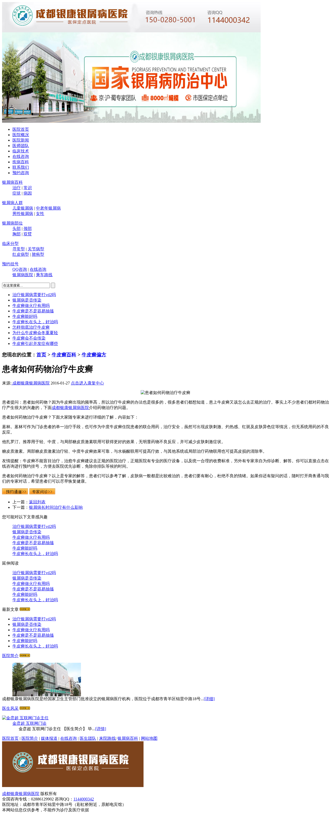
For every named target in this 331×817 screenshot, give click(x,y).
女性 (40, 213)
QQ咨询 (19, 269)
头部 (16, 228)
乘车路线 (44, 275)
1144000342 (83, 799)
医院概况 (20, 135)
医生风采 (10, 708)
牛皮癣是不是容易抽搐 (33, 311)
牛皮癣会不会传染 (29, 338)
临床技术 (20, 151)
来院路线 (107, 738)
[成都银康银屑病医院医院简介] (73, 785)
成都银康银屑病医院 (30, 383)
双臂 (28, 234)
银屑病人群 (12, 203)
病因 (28, 193)
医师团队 (20, 145)
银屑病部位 (12, 223)
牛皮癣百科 (64, 354)
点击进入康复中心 (87, 383)
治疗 (16, 188)
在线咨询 (20, 156)
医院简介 (10, 655)
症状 (16, 193)
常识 (28, 188)
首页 (41, 354)
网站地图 (149, 738)
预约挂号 (10, 264)
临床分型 (10, 243)
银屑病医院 (22, 275)
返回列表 (37, 502)
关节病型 (36, 249)
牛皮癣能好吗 (24, 316)
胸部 (16, 234)
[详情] (100, 729)
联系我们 (20, 167)
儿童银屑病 (22, 208)
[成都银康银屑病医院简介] (25, 655)
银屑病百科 (12, 182)
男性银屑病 (22, 213)
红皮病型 (20, 254)
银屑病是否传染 (26, 300)
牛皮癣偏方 (94, 354)
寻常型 (18, 249)
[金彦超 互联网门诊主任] (25, 718)
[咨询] (165, 392)
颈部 (28, 228)
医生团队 (88, 738)
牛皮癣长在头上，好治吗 (35, 322)
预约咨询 (20, 173)
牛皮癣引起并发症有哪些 (35, 343)
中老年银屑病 (48, 208)
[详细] (209, 699)
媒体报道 (49, 738)
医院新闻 (20, 140)
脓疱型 (38, 254)
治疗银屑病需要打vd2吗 (34, 294)
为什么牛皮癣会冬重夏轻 (35, 332)
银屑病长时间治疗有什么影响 (56, 507)
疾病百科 (20, 162)
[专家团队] (25, 708)
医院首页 (20, 129)
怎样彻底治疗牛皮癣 (31, 327)
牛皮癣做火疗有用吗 (31, 305)
